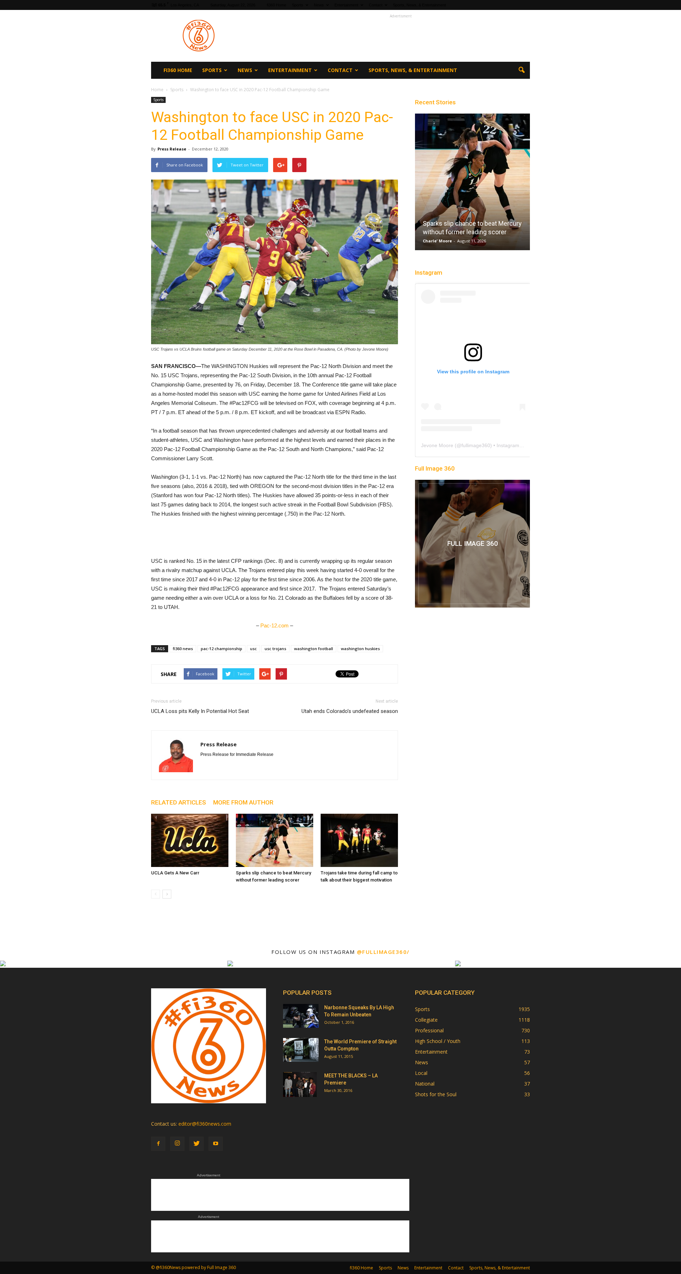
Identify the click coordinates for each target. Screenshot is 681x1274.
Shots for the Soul (435, 1094)
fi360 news (183, 648)
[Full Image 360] (472, 544)
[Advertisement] (401, 36)
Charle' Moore (437, 240)
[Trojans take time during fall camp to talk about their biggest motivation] (359, 840)
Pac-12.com (274, 625)
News (319, 5)
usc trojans (275, 648)
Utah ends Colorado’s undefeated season (349, 711)
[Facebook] (158, 1144)
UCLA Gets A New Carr (175, 872)
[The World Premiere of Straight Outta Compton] (301, 1050)
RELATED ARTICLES (178, 802)
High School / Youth (437, 1041)
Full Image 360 (435, 468)
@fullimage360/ (383, 951)
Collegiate (426, 1019)
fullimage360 (475, 445)
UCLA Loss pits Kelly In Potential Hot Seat (200, 711)
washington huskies (360, 648)
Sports (297, 5)
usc (253, 648)
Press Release (171, 149)
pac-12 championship (221, 648)
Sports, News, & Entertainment (419, 5)
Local (421, 1073)
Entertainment (346, 5)
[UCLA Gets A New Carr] (189, 840)
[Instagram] (177, 1144)
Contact (375, 5)
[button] (521, 70)
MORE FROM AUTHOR (243, 802)
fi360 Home (276, 5)
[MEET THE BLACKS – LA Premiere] (300, 1084)
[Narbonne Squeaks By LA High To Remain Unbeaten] (301, 1016)
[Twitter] (196, 1144)
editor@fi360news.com (204, 1123)
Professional (429, 1030)
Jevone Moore (437, 445)
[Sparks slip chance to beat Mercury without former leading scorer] (274, 840)
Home (157, 90)
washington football (313, 648)
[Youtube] (216, 1144)
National (424, 1083)
